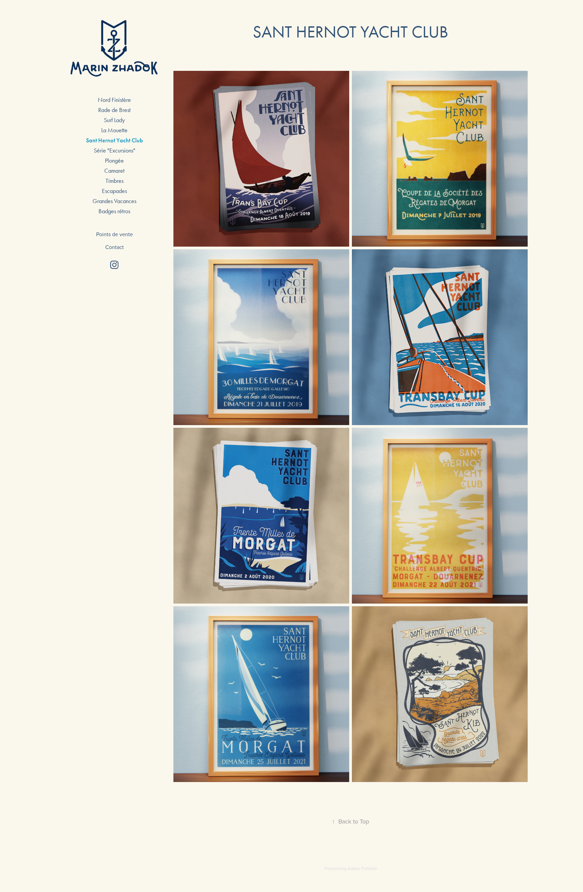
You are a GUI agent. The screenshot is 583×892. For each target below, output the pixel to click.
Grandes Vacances (114, 201)
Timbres (114, 181)
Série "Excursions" (114, 150)
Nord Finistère (114, 100)
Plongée (114, 160)
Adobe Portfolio (362, 868)
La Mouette (114, 130)
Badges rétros (114, 211)
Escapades (114, 191)
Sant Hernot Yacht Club (114, 140)
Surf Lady (114, 120)
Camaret (114, 170)
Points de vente (114, 234)
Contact (114, 247)
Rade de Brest (114, 110)
